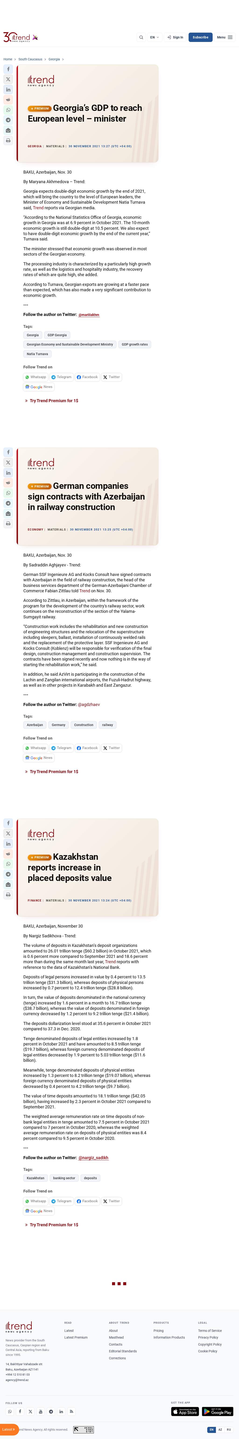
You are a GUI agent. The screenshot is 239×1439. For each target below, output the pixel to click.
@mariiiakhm (89, 315)
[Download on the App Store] (185, 1411)
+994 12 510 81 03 (18, 1374)
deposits (90, 1178)
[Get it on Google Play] (217, 1411)
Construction (83, 725)
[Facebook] (20, 1411)
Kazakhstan (35, 1178)
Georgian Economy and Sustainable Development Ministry (70, 344)
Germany (58, 725)
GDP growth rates (135, 344)
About (113, 1331)
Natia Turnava (37, 354)
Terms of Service (210, 1331)
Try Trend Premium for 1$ (53, 400)
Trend (39, 207)
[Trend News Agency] (19, 1327)
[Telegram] (51, 1411)
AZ (220, 1429)
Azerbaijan (35, 725)
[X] (30, 1411)
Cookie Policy (207, 1351)
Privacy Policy (208, 1337)
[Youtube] (40, 1411)
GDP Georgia (57, 335)
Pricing (159, 1331)
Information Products (169, 1337)
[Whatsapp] (10, 1411)
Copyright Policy (210, 1344)
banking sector (64, 1178)
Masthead (116, 1337)
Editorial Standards (123, 1351)
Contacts (115, 1344)
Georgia (33, 335)
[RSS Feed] (71, 1411)
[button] (8, 69)
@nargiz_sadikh (93, 1157)
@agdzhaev (89, 704)
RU (229, 1429)
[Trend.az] (21, 37)
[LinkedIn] (61, 1411)
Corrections (117, 1358)
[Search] (141, 37)
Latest (69, 1331)
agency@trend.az (17, 1380)
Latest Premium (76, 1337)
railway (107, 725)
